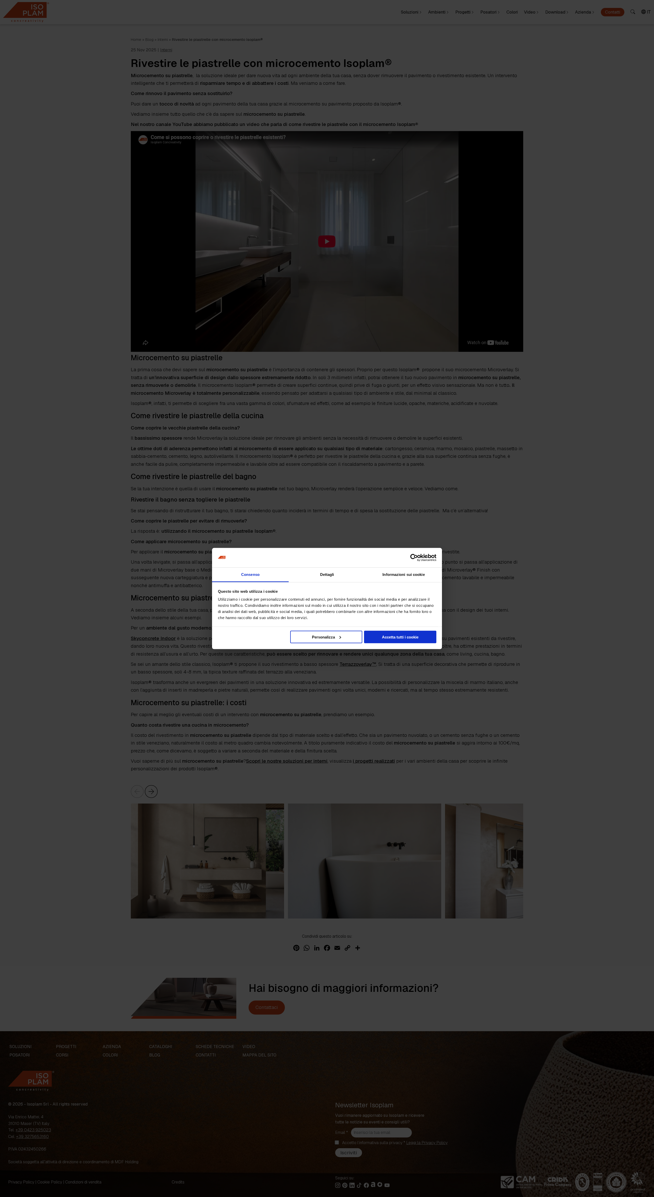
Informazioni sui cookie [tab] (403, 574)
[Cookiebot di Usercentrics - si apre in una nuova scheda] (414, 558)
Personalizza (323, 637)
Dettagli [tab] (327, 574)
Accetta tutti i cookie (400, 637)
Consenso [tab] (250, 574)
